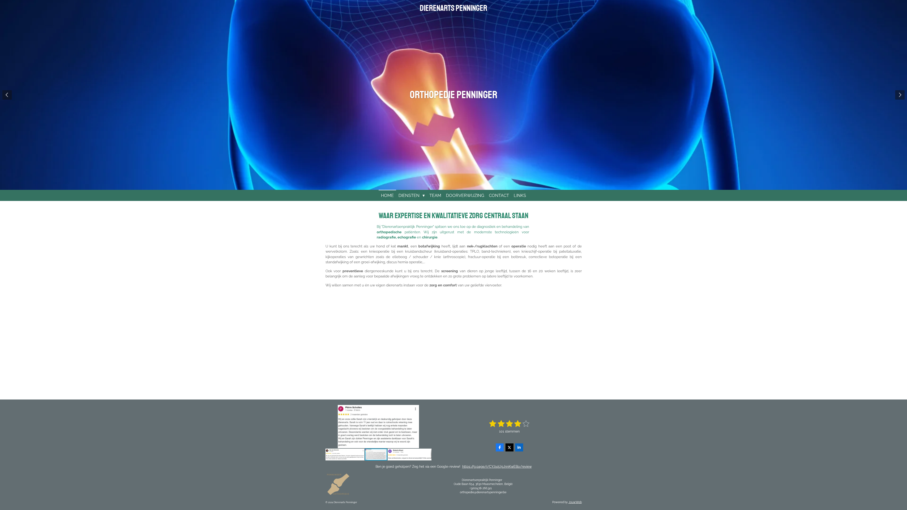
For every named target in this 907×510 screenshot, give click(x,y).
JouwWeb (575, 502)
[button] (427, 409)
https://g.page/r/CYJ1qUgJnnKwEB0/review (497, 466)
